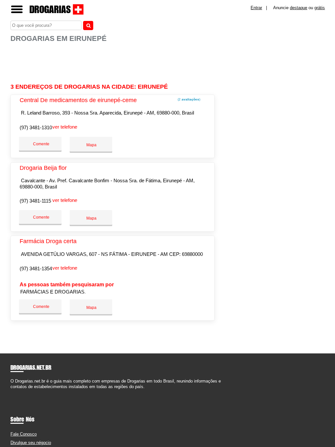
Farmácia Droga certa (48, 241)
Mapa (91, 145)
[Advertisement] (113, 63)
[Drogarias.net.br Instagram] (17, 392)
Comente (40, 144)
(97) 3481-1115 (35, 201)
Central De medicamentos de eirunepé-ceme (78, 100)
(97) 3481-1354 (36, 268)
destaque (298, 7)
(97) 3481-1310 (36, 127)
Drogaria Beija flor (43, 168)
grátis (319, 7)
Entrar (256, 7)
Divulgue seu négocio (30, 442)
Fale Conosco (23, 434)
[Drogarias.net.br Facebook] (11, 392)
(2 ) (188, 99)
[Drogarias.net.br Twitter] (14, 392)
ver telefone (64, 127)
